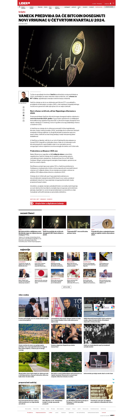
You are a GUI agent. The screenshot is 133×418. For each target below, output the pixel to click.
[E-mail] (24, 115)
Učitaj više (66, 287)
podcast (74, 7)
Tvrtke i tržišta (36, 408)
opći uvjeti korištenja (81, 412)
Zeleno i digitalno (60, 408)
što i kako (50, 7)
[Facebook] (24, 107)
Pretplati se (30, 412)
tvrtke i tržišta (32, 7)
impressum (63, 412)
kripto (45, 7)
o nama (56, 412)
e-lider (50, 412)
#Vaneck (49, 199)
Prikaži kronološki (109, 6)
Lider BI (79, 7)
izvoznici (85, 7)
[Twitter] (24, 110)
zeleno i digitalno (57, 7)
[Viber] (24, 121)
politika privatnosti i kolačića (93, 412)
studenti (91, 7)
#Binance (43, 199)
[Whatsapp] (24, 118)
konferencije (99, 7)
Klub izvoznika (85, 408)
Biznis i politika (28, 408)
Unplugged (68, 408)
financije (40, 7)
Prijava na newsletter (41, 412)
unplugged (67, 7)
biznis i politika (23, 7)
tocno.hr (104, 412)
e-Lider (94, 3)
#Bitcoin (33, 199)
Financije (42, 408)
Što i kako (53, 408)
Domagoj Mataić (22, 103)
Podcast (73, 408)
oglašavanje (71, 412)
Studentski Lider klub (94, 408)
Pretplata (99, 3)
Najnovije (25, 249)
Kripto (48, 408)
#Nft (37, 199)
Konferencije (103, 408)
